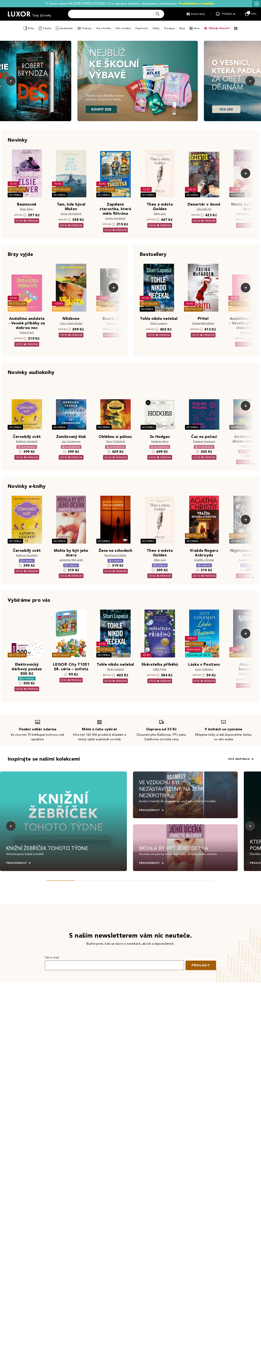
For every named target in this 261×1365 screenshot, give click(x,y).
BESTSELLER (17, 189)
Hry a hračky (103, 28)
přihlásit (201, 965)
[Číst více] (137, 81)
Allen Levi (160, 213)
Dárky (156, 28)
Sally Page (159, 669)
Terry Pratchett (115, 441)
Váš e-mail (52, 957)
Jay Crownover (71, 441)
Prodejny (169, 28)
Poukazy (87, 28)
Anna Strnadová (71, 213)
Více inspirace (239, 759)
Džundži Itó (204, 209)
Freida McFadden (203, 323)
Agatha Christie (204, 560)
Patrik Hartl (27, 332)
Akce (197, 28)
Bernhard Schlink (115, 555)
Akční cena (193, 649)
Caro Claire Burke (71, 323)
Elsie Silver (26, 209)
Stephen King (115, 323)
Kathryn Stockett (26, 441)
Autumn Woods (248, 560)
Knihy (31, 28)
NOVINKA (15, 195)
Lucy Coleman (204, 669)
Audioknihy (66, 28)
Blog (182, 28)
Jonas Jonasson (115, 218)
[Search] (158, 14)
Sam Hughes (248, 446)
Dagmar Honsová (204, 441)
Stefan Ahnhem (248, 673)
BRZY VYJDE (17, 309)
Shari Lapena (158, 323)
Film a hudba (123, 28)
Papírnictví (141, 28)
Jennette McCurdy (248, 213)
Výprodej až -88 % (198, 655)
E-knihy (47, 28)
